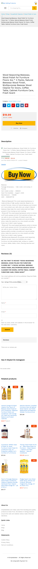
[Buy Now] (5, 402)
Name (3, 303)
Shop (2, 527)
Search (34, 8)
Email (3, 311)
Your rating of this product (9, 282)
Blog (2, 530)
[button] (23, 128)
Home (3, 525)
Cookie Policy (5, 540)
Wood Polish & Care (15, 101)
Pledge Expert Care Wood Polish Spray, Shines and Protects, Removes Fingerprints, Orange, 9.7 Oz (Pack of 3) (27, 482)
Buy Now (19, 123)
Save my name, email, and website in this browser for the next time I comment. (17, 323)
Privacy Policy (5, 542)
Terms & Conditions (7, 545)
